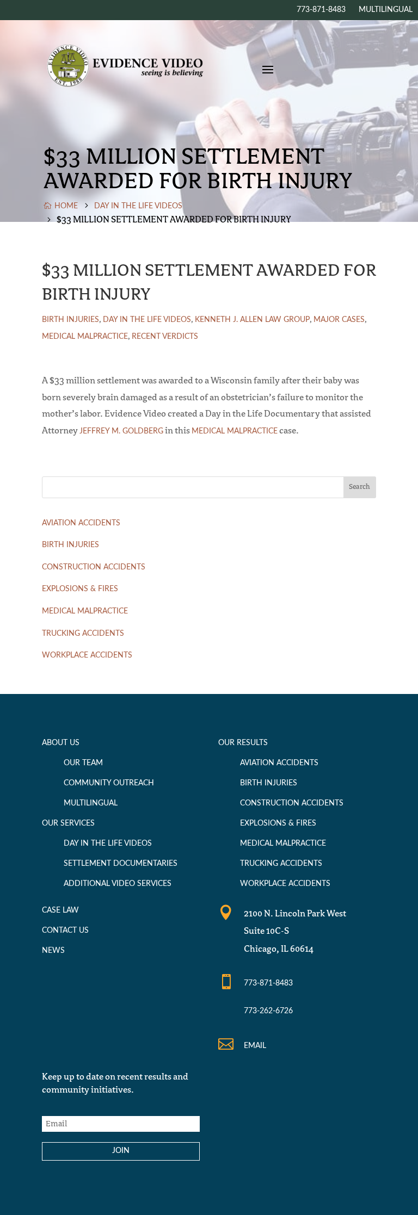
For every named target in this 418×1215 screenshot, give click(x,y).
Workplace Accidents (87, 655)
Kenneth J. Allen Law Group (252, 320)
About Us (60, 743)
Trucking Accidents (83, 633)
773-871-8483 (268, 983)
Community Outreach (109, 783)
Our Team (83, 763)
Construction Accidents (93, 567)
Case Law (60, 910)
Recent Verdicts (165, 336)
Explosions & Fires (80, 589)
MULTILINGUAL (386, 10)
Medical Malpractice (85, 336)
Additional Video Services (117, 884)
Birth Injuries (70, 320)
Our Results (243, 743)
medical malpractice (235, 431)
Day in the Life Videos (108, 843)
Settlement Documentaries (120, 863)
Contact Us (65, 930)
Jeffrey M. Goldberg (121, 431)
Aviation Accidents (81, 523)
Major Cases (339, 320)
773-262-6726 (268, 1011)
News (53, 950)
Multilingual (91, 803)
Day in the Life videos (147, 320)
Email (255, 1046)
